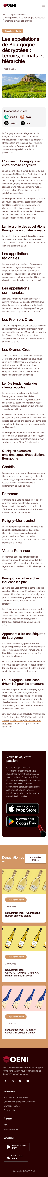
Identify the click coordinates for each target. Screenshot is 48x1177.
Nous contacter (11, 1129)
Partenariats (9, 1110)
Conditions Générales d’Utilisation (19, 1101)
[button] (43, 5)
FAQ (5, 1125)
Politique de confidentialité (16, 1097)
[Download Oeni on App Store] (22, 808)
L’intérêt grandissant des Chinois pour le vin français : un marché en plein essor (23, 720)
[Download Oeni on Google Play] (22, 821)
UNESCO (33, 399)
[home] (9, 5)
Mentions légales (12, 1106)
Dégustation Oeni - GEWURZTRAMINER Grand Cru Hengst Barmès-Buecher (22, 972)
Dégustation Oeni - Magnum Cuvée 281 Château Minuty (20, 1031)
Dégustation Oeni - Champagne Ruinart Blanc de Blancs (22, 914)
